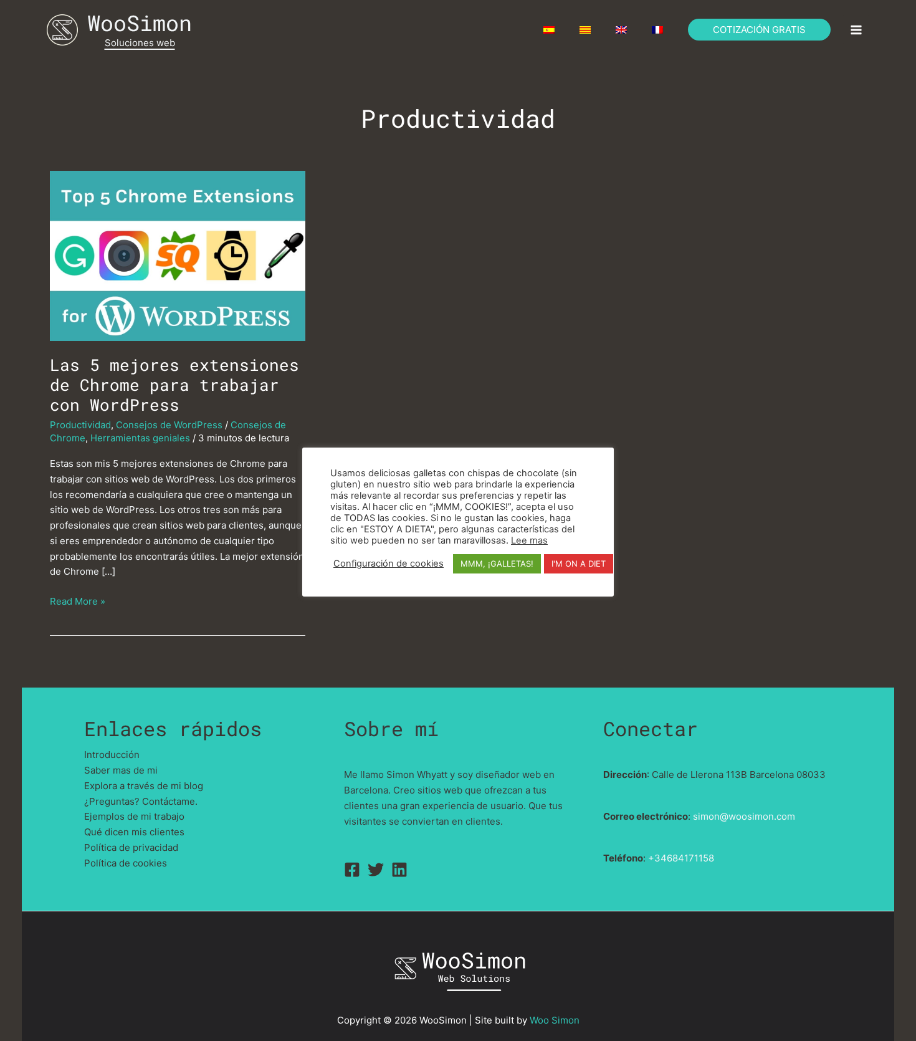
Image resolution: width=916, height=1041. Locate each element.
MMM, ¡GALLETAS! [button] (496, 563)
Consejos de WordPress (169, 425)
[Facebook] (352, 869)
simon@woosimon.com (744, 816)
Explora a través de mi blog (143, 786)
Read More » (77, 602)
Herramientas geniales (140, 438)
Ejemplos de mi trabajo (134, 816)
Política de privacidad (131, 847)
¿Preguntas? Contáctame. (141, 801)
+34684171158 (681, 858)
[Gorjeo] (376, 869)
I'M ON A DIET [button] (578, 563)
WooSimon (139, 22)
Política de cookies (125, 863)
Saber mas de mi (121, 770)
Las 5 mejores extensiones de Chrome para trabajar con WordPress (174, 384)
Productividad (80, 425)
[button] (759, 30)
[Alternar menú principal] (856, 29)
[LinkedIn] (399, 869)
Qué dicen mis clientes (134, 832)
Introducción (112, 754)
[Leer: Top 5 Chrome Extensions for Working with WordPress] (177, 255)
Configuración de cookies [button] (388, 563)
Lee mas (529, 540)
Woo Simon (555, 1020)
